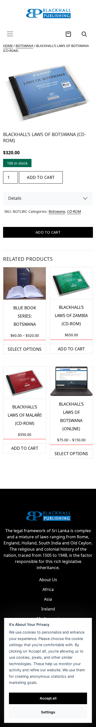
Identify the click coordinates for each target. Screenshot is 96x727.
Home (8, 45)
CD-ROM (74, 211)
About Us (48, 579)
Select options (24, 349)
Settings (48, 712)
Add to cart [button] (71, 349)
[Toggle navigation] (10, 34)
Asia (48, 599)
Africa (48, 589)
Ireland (48, 609)
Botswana (24, 45)
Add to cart (41, 177)
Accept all (48, 698)
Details (15, 198)
